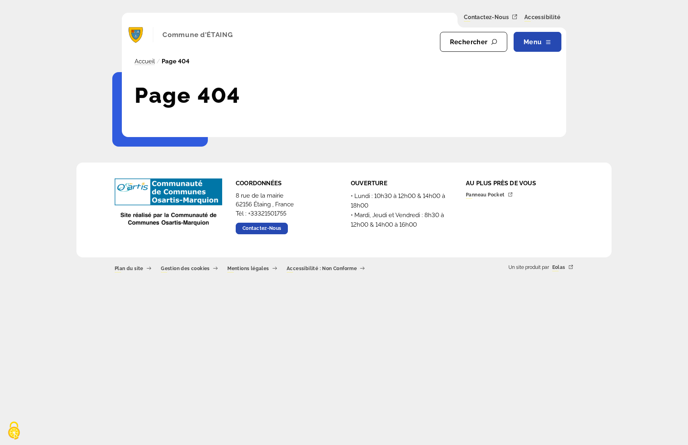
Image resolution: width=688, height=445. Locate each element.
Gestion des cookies (185, 268)
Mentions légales (248, 268)
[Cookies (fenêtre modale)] (14, 431)
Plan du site (129, 268)
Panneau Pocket (485, 195)
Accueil (145, 61)
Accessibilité (542, 17)
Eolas (558, 267)
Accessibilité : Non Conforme (322, 268)
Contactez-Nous (486, 17)
